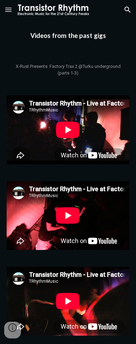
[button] (8, 9)
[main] (68, 35)
